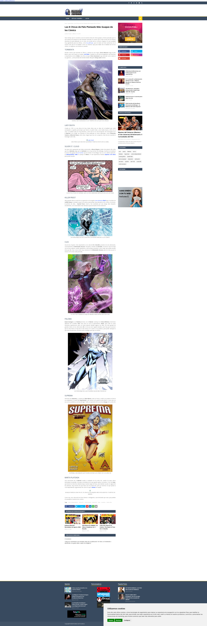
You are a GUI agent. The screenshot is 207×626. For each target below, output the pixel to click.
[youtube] (139, 3)
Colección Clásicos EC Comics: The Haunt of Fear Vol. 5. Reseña (107, 527)
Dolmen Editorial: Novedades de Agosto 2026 (73, 526)
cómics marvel (88, 502)
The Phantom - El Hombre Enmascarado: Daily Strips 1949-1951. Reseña (132, 90)
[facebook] (129, 3)
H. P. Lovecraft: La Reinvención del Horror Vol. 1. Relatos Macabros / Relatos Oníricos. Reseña (133, 81)
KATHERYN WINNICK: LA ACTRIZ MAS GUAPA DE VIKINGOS (133, 588)
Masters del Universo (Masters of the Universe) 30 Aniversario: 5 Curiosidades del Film (130, 134)
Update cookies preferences (7, 1)
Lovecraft (139, 161)
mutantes (103, 502)
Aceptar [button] (111, 620)
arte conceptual (122, 159)
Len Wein (86, 54)
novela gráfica (122, 156)
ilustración (94, 502)
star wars (121, 161)
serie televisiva (99, 200)
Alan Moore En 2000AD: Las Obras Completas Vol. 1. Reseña (90, 527)
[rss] (141, 3)
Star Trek (133, 161)
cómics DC (81, 502)
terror (134, 151)
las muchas (80, 153)
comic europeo (122, 164)
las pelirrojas (89, 43)
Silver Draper (69, 33)
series (124, 151)
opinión (127, 161)
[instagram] (134, 3)
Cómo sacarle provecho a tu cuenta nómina (79, 588)
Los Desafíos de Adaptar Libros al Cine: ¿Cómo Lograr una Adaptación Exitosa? (79, 604)
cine (120, 151)
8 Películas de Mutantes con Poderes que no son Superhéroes (133, 72)
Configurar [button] (127, 620)
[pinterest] (136, 3)
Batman (129, 151)
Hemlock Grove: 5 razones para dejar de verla (133, 97)
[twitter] (131, 3)
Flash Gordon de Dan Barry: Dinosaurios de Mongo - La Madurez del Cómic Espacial (132, 105)
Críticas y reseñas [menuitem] (77, 18)
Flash (104, 200)
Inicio (66, 23)
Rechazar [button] (118, 620)
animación (137, 159)
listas (99, 502)
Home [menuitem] (67, 18)
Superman (127, 154)
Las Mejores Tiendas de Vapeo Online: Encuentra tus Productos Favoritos (80, 596)
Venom (93, 487)
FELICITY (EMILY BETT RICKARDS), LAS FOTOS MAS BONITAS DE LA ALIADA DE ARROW (132, 597)
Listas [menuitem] (87, 18)
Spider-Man (70, 23)
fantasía (121, 154)
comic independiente (73, 502)
